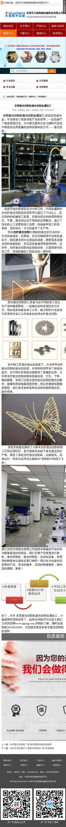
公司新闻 (43, 81)
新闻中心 (8, 33)
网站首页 (8, 26)
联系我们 (58, 33)
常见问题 (10, 87)
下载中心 (25, 33)
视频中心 (41, 33)
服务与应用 (58, 26)
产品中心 (41, 26)
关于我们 (25, 26)
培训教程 (43, 87)
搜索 (52, 71)
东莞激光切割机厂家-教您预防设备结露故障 (31, 744)
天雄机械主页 (21, 97)
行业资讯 (10, 81)
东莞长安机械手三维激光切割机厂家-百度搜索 (32, 748)
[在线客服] (64, 1)
